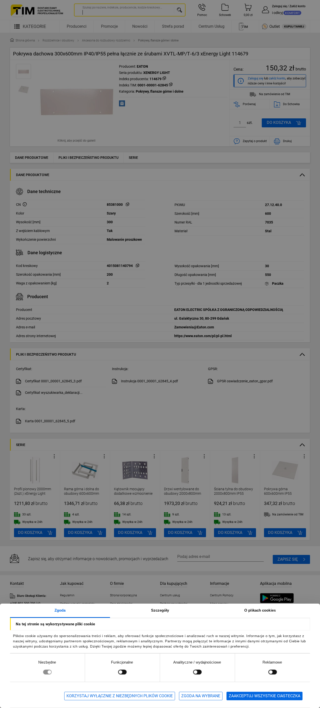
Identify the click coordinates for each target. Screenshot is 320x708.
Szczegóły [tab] (160, 610)
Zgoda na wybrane (200, 696)
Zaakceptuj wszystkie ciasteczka (264, 696)
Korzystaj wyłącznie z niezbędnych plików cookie (119, 696)
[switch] (122, 672)
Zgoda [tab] (60, 610)
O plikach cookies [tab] (260, 610)
